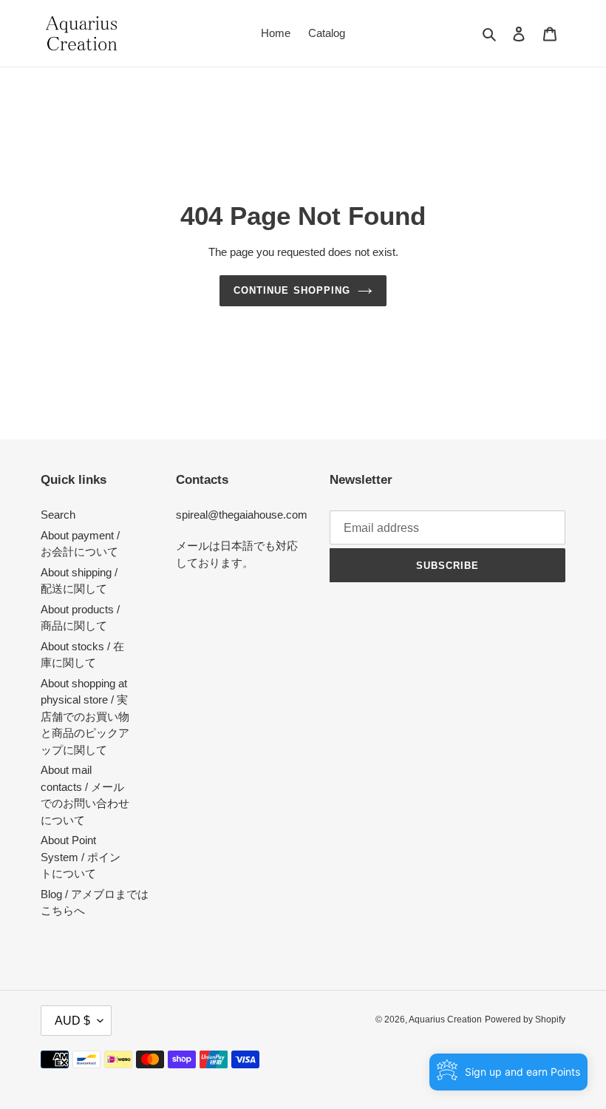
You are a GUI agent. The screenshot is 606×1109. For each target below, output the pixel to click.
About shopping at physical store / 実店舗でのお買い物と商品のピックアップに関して (85, 716)
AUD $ (72, 1020)
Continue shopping (292, 290)
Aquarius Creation (445, 1019)
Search (58, 514)
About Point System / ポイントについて (80, 857)
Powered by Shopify (525, 1019)
